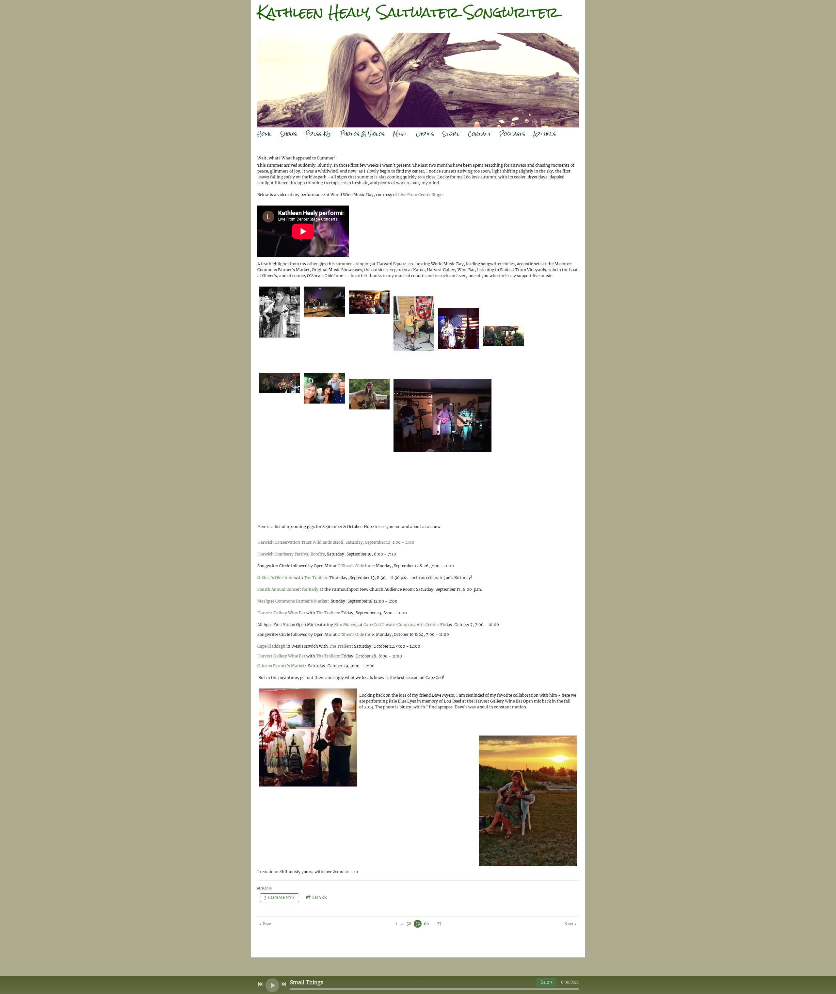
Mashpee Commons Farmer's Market (292, 601)
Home (264, 133)
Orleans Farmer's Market (281, 665)
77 (439, 923)
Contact (479, 133)
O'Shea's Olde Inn (355, 634)
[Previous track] (260, 984)
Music (400, 133)
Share (319, 897)
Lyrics (425, 133)
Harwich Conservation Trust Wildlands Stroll (300, 542)
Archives (544, 133)
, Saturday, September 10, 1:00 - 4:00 (379, 542)
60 (426, 923)
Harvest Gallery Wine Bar (281, 612)
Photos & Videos (362, 133)
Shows (288, 133)
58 (409, 923)
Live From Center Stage (420, 194)
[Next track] (284, 984)
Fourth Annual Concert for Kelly (287, 589)
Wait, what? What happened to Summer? (296, 158)
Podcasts (512, 133)
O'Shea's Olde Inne (356, 565)
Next (568, 923)
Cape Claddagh (271, 646)
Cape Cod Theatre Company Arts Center (400, 624)
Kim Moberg (346, 624)
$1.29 (546, 982)
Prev (267, 923)
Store (451, 133)
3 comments (279, 897)
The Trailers (315, 577)
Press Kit (318, 133)
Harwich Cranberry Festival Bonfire (291, 554)
